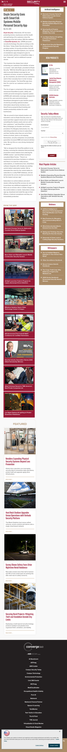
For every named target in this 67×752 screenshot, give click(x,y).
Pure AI (33, 695)
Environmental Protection (33, 677)
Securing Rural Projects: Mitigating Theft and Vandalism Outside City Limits (20, 617)
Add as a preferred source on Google (7, 5)
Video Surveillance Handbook (52, 260)
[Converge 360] (33, 647)
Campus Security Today (33, 670)
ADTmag (33, 663)
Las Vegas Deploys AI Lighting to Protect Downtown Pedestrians (18, 413)
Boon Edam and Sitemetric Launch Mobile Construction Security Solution (18, 255)
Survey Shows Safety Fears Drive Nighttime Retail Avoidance (19, 566)
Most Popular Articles (47, 164)
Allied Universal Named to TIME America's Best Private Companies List (18, 387)
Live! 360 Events (33, 680)
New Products (52, 58)
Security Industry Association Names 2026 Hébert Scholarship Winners (19, 361)
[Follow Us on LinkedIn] (3, 2)
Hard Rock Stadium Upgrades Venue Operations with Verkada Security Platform (18, 515)
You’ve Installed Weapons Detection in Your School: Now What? (52, 254)
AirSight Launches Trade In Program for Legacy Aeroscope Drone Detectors (18, 282)
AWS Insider (33, 666)
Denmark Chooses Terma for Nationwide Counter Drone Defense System (18, 229)
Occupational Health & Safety (33, 691)
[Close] (60, 731)
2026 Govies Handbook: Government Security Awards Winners (52, 279)
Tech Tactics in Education (33, 713)
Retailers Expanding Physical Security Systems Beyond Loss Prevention (18, 461)
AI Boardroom (33, 659)
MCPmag (33, 684)
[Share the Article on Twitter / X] (10, 10)
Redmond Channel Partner (33, 702)
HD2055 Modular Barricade (53, 96)
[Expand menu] (64, 2)
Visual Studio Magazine (33, 727)
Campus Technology (33, 673)
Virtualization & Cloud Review (33, 723)
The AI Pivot (33, 716)
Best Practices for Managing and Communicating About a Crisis (52, 220)
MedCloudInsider (33, 688)
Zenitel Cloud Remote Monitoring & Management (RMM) (55, 80)
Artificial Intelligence (52, 9)
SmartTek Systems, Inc (12, 42)
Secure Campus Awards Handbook (50, 265)
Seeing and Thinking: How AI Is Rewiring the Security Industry (53, 233)
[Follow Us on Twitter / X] (5, 2)
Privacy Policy (53, 137)
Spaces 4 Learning (33, 705)
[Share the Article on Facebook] (5, 10)
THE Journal (33, 720)
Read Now (9, 479)
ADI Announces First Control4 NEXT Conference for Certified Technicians (17, 334)
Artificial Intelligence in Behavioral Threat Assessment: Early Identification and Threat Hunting (53, 211)
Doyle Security (8, 33)
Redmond (33, 698)
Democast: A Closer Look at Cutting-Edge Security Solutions (53, 238)
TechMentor (34, 709)
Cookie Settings (40, 745)
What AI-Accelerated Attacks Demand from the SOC (52, 227)
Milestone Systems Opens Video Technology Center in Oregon (15, 308)
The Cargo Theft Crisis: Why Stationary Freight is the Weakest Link (52, 271)
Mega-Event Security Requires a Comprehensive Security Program (53, 46)
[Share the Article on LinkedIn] (7, 10)
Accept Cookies (54, 745)
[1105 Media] (33, 654)
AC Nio (51, 65)
